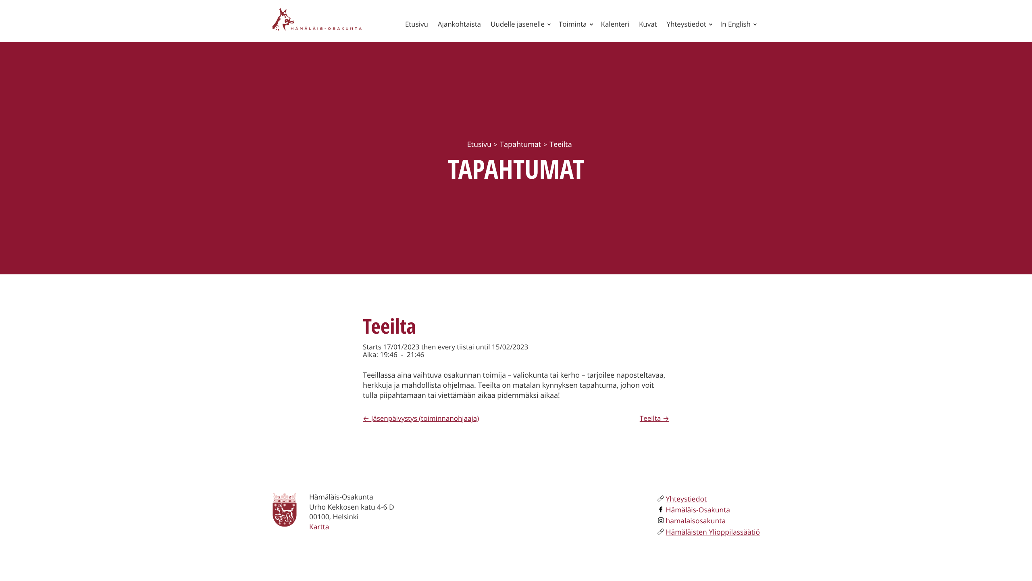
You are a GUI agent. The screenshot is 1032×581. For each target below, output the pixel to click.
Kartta (319, 527)
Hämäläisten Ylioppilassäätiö (713, 532)
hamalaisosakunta (696, 521)
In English (735, 24)
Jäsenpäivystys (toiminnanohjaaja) (425, 418)
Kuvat (648, 24)
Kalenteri (615, 24)
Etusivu (416, 24)
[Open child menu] (549, 24)
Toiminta (573, 24)
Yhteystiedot (686, 24)
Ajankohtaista (459, 24)
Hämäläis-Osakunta (698, 510)
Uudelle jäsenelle (518, 24)
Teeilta (650, 418)
